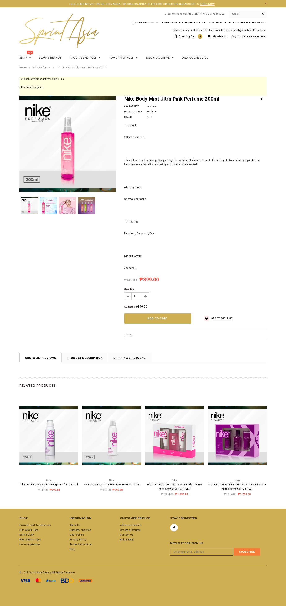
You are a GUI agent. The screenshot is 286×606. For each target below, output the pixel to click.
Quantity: (129, 289)
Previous (261, 99)
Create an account (255, 36)
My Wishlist (220, 36)
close (266, 3)
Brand (128, 117)
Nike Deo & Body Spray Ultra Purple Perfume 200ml (49, 484)
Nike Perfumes (41, 67)
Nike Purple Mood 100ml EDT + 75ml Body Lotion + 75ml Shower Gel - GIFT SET (237, 486)
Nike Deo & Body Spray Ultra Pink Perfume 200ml (111, 484)
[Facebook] (174, 527)
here (28, 87)
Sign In (236, 36)
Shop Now (207, 4)
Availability (131, 106)
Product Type (133, 111)
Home (23, 67)
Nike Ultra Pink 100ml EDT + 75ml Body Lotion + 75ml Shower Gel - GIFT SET (174, 486)
